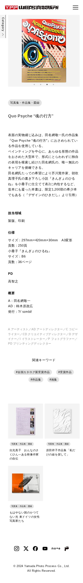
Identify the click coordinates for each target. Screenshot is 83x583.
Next (76, 51)
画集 (54, 379)
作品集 (36, 379)
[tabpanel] (44, 51)
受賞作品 (66, 372)
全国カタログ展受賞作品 (34, 372)
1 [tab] (34, 84)
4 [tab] (53, 84)
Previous (11, 51)
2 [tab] (41, 84)
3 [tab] (47, 84)
